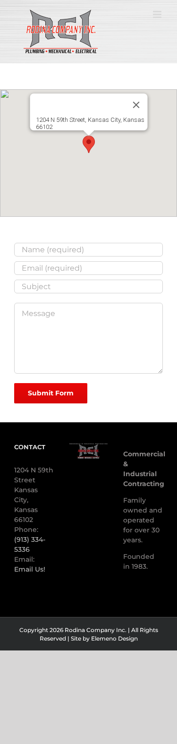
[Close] (136, 105)
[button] (89, 144)
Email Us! (29, 569)
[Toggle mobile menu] (158, 14)
